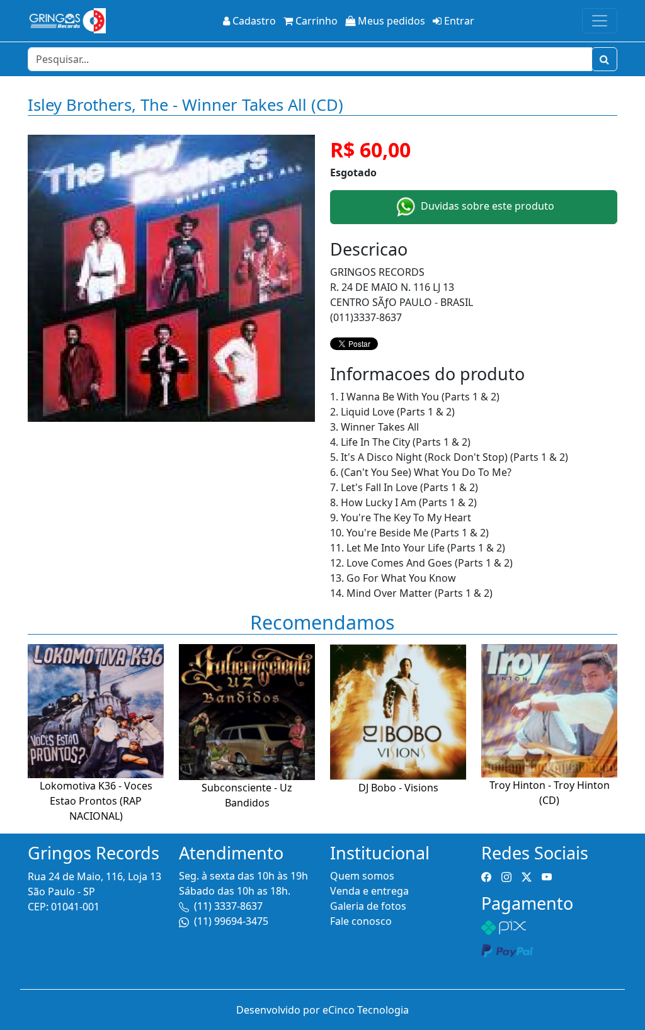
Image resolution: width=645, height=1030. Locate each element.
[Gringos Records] (67, 21)
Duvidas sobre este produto (486, 206)
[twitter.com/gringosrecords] (527, 875)
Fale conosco (361, 921)
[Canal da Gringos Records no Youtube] (547, 875)
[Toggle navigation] (599, 20)
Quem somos (362, 876)
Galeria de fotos (368, 906)
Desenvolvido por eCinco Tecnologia (322, 1010)
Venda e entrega (369, 891)
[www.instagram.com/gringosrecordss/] (506, 875)
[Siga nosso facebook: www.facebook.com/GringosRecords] (486, 875)
